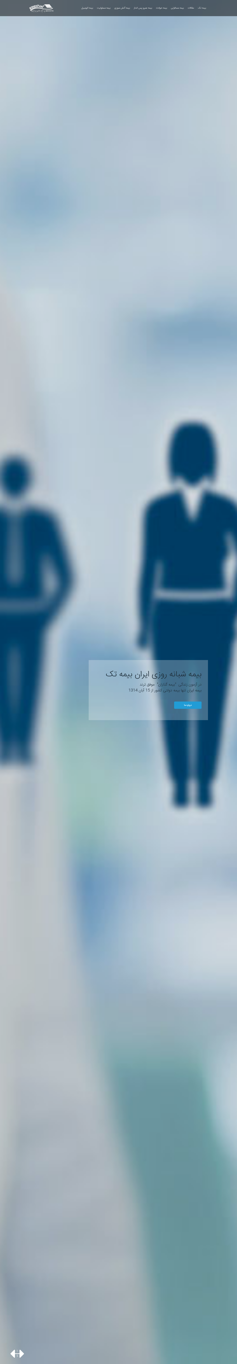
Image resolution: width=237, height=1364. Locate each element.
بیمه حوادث (161, 8)
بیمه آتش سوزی (122, 8)
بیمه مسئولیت (103, 8)
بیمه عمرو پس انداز (143, 8)
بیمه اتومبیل (87, 8)
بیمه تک (202, 8)
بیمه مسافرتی (177, 8)
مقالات (191, 8)
